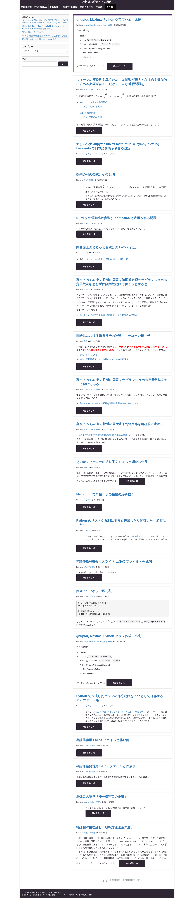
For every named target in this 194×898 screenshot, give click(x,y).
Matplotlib (92, 25)
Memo (86, 467)
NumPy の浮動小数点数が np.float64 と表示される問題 (116, 218)
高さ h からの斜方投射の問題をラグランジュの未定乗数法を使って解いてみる (121, 382)
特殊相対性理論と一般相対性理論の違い (105, 827)
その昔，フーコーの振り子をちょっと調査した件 (112, 462)
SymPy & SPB (107, 25)
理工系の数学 (95, 390)
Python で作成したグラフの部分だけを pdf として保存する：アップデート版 (121, 698)
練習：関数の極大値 (92, 106)
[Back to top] (188, 892)
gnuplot (86, 25)
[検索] (63, 63)
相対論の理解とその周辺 (97, 1)
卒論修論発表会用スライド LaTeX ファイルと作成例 (114, 561)
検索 (24, 59)
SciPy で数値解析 (88, 113)
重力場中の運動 (70, 7)
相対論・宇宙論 (95, 802)
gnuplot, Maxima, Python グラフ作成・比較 (108, 19)
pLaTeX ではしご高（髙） (95, 591)
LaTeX (86, 253)
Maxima (99, 25)
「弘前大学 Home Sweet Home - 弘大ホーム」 (63, 895)
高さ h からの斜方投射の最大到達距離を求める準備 (103, 435)
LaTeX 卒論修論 (89, 567)
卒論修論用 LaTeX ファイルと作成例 (102, 740)
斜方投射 (87, 290)
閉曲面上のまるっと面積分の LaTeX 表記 (106, 247)
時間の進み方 (86, 7)
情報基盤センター (39, 895)
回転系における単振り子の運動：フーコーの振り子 (113, 335)
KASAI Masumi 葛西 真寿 (36, 892)
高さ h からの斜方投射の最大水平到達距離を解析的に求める (120, 424)
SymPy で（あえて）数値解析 (93, 102)
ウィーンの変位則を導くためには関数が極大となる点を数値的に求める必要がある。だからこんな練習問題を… (121, 82)
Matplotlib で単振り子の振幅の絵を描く (105, 494)
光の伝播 (54, 7)
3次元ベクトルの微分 (90, 355)
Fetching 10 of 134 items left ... (126, 880)
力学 (85, 341)
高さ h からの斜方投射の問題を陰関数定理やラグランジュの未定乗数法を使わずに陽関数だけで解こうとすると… (121, 282)
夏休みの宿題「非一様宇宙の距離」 (101, 796)
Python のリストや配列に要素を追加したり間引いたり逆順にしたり (121, 523)
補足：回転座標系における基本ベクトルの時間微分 (104, 359)
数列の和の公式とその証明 (95, 174)
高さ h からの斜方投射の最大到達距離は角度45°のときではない (109, 315)
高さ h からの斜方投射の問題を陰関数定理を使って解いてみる (109, 403)
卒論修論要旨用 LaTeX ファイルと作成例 (106, 766)
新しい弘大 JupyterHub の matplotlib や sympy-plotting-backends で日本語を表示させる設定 (118, 146)
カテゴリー (27, 46)
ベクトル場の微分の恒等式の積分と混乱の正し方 (109, 259)
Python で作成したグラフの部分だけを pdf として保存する (119, 712)
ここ (166, 841)
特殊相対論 (26, 7)
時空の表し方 (40, 7)
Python (86, 223)
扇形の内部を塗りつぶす (141, 536)
